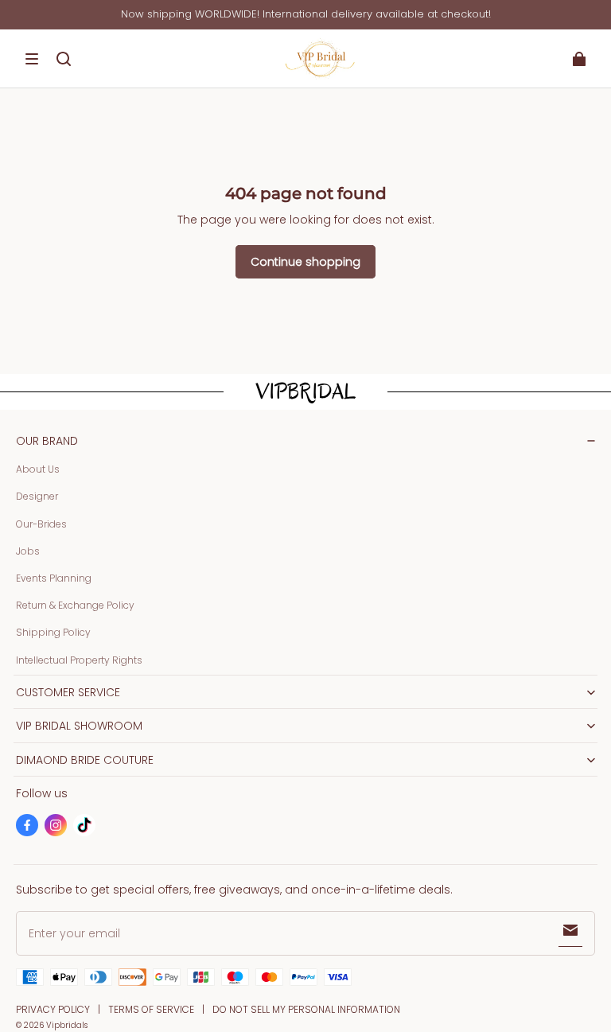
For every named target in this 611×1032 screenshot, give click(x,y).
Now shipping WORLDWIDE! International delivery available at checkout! (306, 13)
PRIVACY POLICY (53, 1009)
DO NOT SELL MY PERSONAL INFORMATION (306, 1009)
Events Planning (53, 578)
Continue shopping (305, 262)
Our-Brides (41, 524)
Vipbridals (67, 1025)
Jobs (28, 551)
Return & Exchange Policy (75, 605)
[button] (32, 59)
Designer (37, 496)
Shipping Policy (53, 632)
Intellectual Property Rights (79, 660)
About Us (38, 469)
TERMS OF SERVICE (151, 1009)
